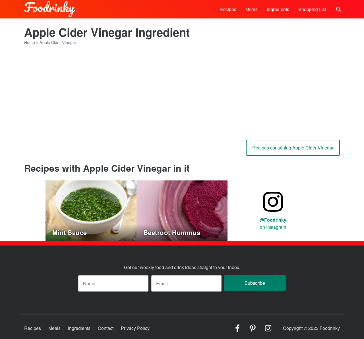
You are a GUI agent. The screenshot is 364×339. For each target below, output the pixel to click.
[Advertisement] (182, 90)
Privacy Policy (135, 328)
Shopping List (312, 9)
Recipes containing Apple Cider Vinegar (293, 147)
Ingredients (278, 9)
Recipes (228, 9)
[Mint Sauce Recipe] (91, 210)
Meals (251, 9)
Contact (105, 328)
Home (29, 42)
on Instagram (273, 223)
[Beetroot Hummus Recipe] (182, 210)
